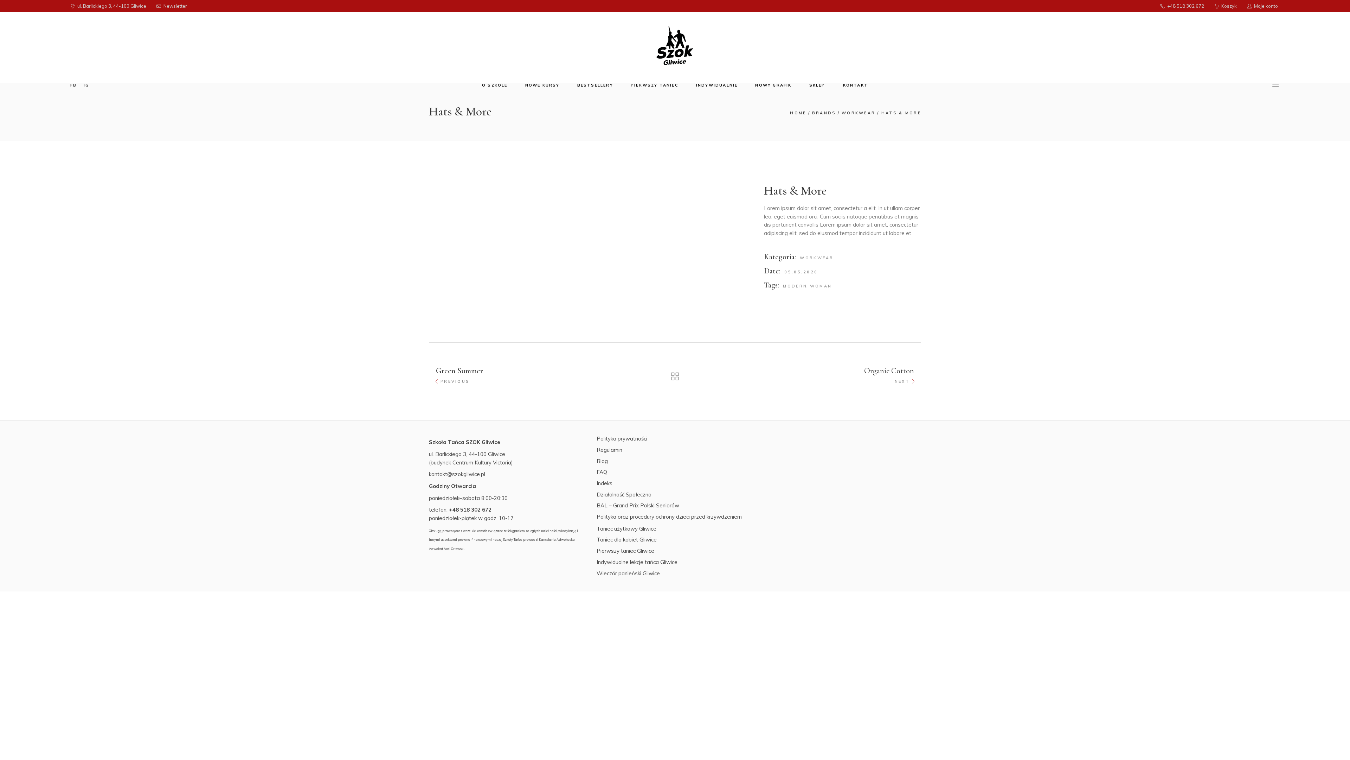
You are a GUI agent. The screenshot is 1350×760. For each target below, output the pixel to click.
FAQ (602, 472)
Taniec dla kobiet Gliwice (627, 539)
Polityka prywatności (622, 438)
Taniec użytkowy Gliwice (626, 528)
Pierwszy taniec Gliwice (625, 550)
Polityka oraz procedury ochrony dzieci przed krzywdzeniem (669, 516)
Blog (602, 461)
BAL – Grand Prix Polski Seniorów (638, 505)
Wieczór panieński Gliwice (628, 573)
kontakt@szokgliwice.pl (457, 474)
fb (73, 85)
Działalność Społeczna (624, 494)
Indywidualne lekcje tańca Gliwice (637, 562)
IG (86, 85)
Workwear (817, 257)
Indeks (604, 483)
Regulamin (609, 449)
